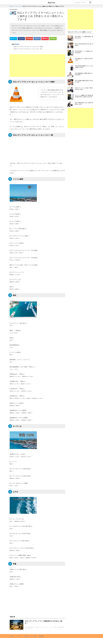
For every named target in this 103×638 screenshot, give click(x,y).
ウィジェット (19, 636)
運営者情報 (41, 636)
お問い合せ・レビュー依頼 (30, 636)
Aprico (51, 2)
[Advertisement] (37, 65)
